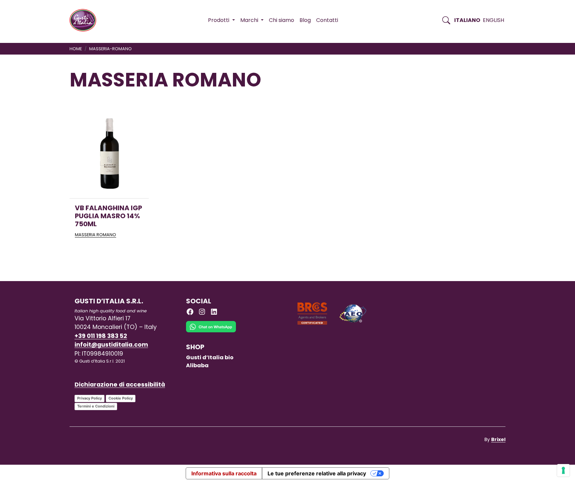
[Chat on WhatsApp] (211, 331)
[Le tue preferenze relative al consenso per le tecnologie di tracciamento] (563, 470)
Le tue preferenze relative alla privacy (317, 473)
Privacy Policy (89, 398)
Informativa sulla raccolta (224, 473)
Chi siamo (281, 20)
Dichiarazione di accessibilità (120, 385)
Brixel (498, 439)
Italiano (467, 20)
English (493, 20)
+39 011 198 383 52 (101, 336)
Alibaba (197, 365)
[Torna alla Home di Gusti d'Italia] (85, 20)
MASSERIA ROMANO (95, 235)
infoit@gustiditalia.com (111, 345)
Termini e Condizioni (95, 406)
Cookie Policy (120, 398)
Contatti (327, 20)
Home (76, 49)
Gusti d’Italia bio (210, 357)
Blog (305, 20)
